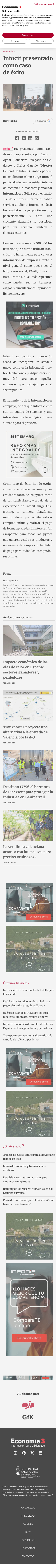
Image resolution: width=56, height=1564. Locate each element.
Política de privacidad (43, 3)
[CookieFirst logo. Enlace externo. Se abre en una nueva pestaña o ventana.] (11, 7)
